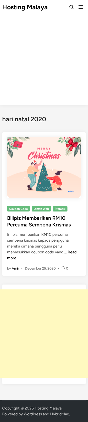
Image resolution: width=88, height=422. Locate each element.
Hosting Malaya (25, 7)
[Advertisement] (44, 61)
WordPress (33, 414)
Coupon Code (18, 209)
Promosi (60, 209)
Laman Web (41, 209)
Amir (15, 268)
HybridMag (59, 414)
